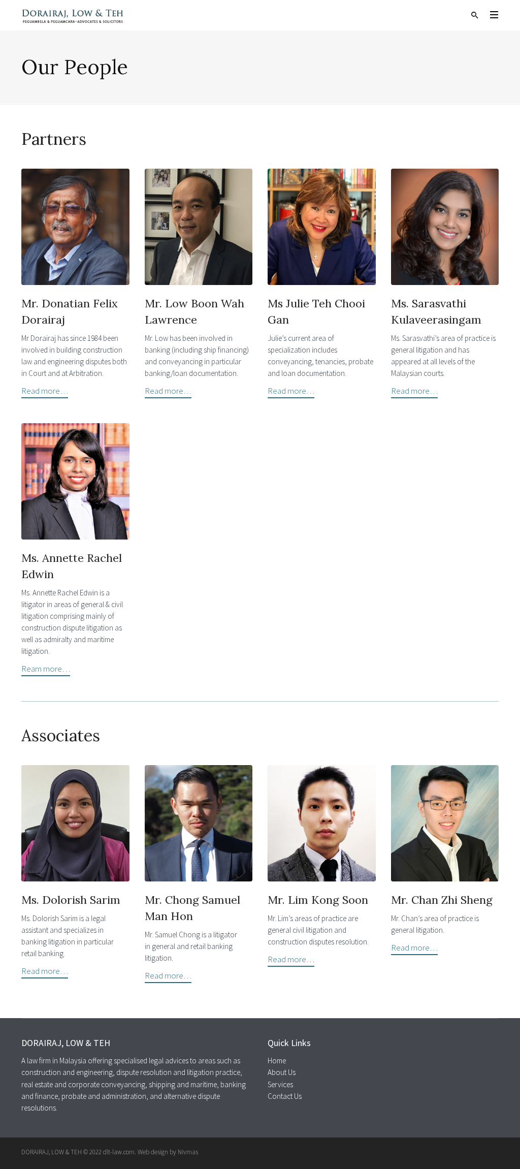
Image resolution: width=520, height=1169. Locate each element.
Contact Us (285, 1096)
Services (280, 1084)
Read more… (44, 390)
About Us (282, 1072)
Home (277, 1060)
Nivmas (188, 1152)
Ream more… (45, 668)
